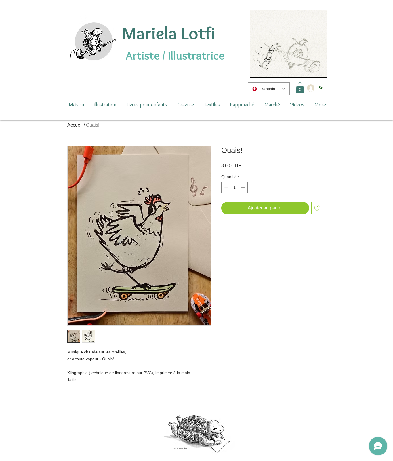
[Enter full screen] (319, 70)
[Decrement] (225, 187)
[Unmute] (267, 70)
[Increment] (243, 187)
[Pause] (258, 70)
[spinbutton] (234, 187)
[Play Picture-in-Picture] (310, 70)
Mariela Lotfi (168, 33)
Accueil (75, 125)
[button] (299, 87)
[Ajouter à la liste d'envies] (317, 208)
